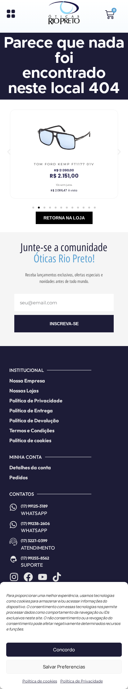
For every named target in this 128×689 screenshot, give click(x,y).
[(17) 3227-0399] (13, 542)
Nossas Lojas (24, 390)
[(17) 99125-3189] (13, 507)
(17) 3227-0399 (34, 540)
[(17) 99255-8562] (13, 559)
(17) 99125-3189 (34, 506)
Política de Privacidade (81, 681)
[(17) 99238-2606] (13, 525)
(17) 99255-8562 (35, 557)
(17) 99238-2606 (35, 523)
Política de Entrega (31, 410)
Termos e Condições (31, 430)
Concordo (64, 649)
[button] (9, 152)
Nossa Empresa (27, 380)
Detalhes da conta (30, 467)
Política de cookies (39, 681)
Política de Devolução (34, 420)
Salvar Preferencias (64, 666)
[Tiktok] (57, 577)
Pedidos (18, 477)
